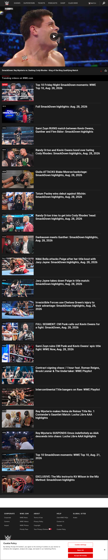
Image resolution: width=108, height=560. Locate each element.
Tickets (41, 3)
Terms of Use (38, 517)
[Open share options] (105, 70)
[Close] (104, 549)
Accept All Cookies (80, 555)
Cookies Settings (80, 545)
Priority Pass (24, 529)
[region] (54, 550)
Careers (7, 521)
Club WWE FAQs (62, 517)
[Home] (6, 3)
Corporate (7, 517)
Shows (17, 3)
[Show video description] (101, 70)
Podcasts (52, 3)
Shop (62, 3)
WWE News (24, 517)
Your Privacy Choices (41, 529)
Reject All (80, 550)
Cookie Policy (61, 529)
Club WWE (73, 3)
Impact (6, 525)
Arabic (75, 517)
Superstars (29, 3)
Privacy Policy (38, 521)
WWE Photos (24, 525)
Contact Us (60, 521)
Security (59, 525)
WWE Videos (24, 521)
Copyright (37, 525)
